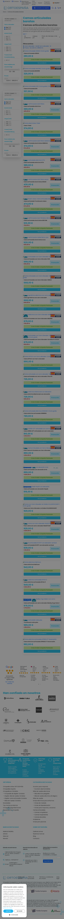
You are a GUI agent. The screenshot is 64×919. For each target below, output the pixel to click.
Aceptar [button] (8, 911)
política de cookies (7, 908)
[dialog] (14, 900)
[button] (14, 915)
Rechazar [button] (19, 911)
